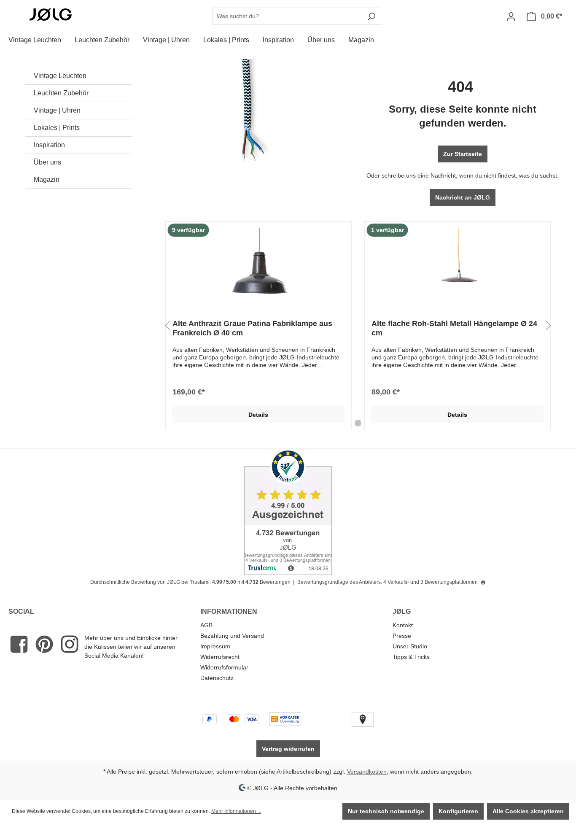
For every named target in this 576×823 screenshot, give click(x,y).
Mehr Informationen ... (236, 811)
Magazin (46, 179)
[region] (358, 326)
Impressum (215, 646)
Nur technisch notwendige (386, 811)
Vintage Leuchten (60, 75)
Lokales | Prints (57, 127)
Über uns (47, 162)
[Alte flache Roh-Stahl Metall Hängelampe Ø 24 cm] (457, 270)
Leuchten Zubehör (61, 93)
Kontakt (403, 625)
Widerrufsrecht (220, 656)
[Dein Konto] (511, 16)
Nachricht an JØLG (462, 197)
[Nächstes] (548, 326)
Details (258, 414)
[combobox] (287, 16)
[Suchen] (371, 16)
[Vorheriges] (167, 326)
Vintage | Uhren (57, 110)
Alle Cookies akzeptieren (528, 811)
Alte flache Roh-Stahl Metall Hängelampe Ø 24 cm (454, 328)
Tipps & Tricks (411, 656)
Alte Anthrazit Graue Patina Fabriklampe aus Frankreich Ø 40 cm (252, 328)
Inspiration (49, 144)
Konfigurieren (458, 811)
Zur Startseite (462, 154)
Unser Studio (410, 646)
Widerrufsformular (224, 667)
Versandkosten (367, 771)
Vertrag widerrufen (288, 748)
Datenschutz (217, 678)
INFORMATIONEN (228, 611)
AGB (206, 625)
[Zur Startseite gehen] (50, 14)
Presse (402, 635)
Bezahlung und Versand (232, 635)
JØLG (402, 611)
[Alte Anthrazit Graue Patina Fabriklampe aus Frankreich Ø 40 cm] (258, 270)
